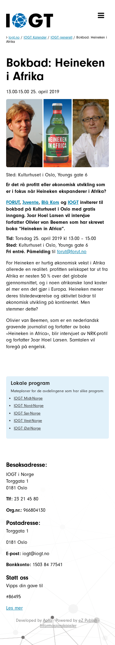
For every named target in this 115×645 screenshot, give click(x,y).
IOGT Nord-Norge (29, 405)
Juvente (30, 202)
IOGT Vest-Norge (28, 420)
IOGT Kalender (35, 37)
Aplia (47, 620)
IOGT (73, 202)
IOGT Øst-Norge (27, 428)
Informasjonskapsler (58, 625)
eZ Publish (88, 620)
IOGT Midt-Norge (28, 398)
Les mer (14, 608)
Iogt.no (14, 37)
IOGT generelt (61, 37)
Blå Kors (50, 202)
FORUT (13, 202)
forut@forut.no (71, 251)
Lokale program (30, 383)
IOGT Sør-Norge (27, 413)
